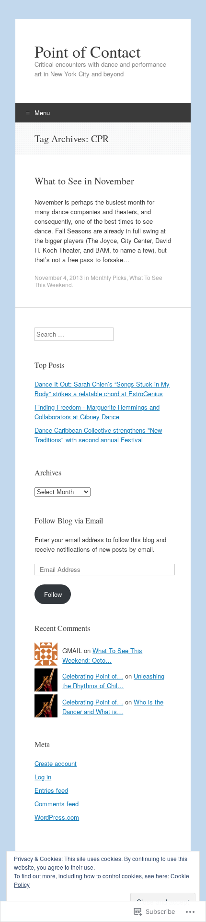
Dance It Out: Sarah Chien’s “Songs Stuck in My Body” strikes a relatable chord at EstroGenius (102, 388)
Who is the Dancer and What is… (112, 706)
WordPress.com (56, 817)
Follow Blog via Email (68, 520)
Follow (53, 594)
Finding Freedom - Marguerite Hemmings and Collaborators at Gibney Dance (97, 411)
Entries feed (51, 790)
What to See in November (84, 180)
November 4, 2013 (58, 277)
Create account (55, 763)
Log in (42, 776)
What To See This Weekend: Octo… (102, 655)
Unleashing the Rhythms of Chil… (113, 680)
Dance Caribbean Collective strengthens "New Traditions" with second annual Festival (98, 434)
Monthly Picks (108, 277)
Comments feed (56, 803)
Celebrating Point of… (92, 675)
